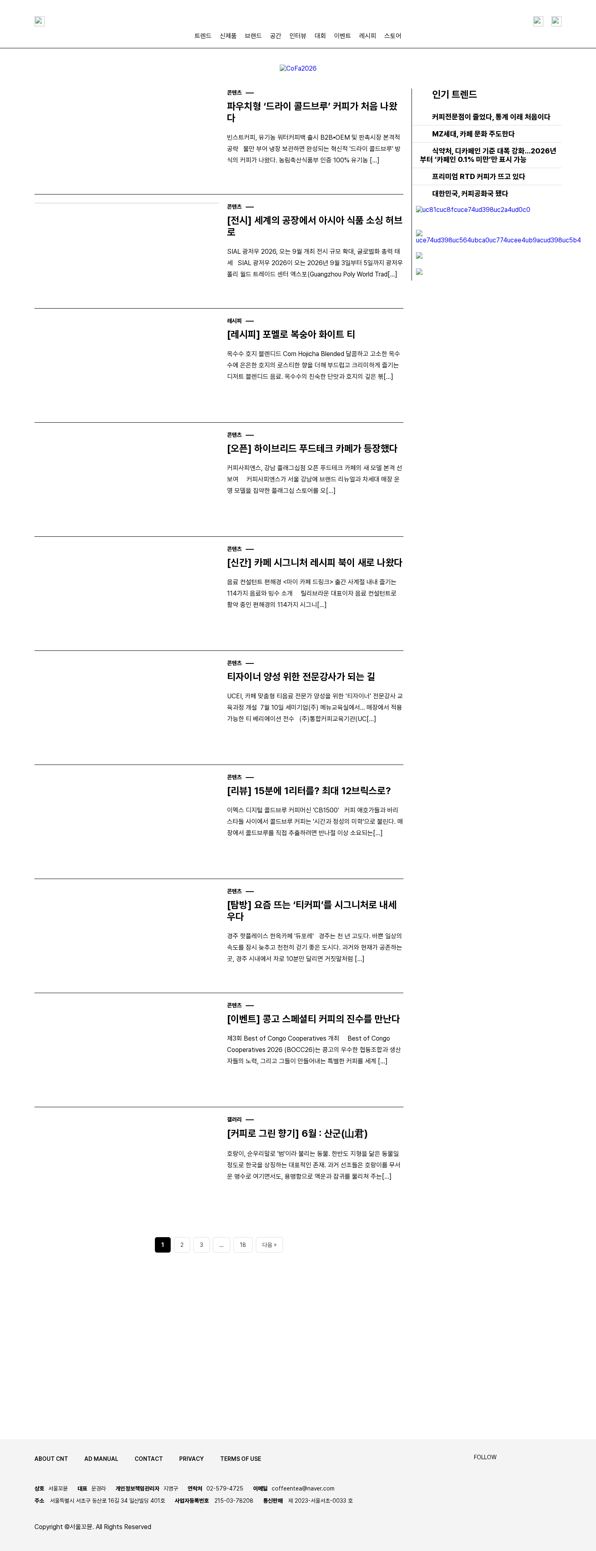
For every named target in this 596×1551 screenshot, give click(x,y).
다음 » (269, 1245)
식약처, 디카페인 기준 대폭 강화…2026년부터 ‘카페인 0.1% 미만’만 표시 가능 (488, 155)
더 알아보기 (68, 1387)
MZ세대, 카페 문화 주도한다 (473, 134)
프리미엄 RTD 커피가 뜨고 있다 (478, 176)
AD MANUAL (101, 1459)
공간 (275, 36)
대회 (320, 36)
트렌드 (203, 36)
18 (243, 1245)
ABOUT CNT (51, 1459)
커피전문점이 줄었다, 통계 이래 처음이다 (491, 116)
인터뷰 (298, 36)
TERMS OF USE (240, 1459)
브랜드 (253, 36)
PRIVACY (191, 1459)
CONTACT (149, 1459)
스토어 (392, 36)
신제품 (228, 36)
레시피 (367, 36)
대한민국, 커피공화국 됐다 (470, 193)
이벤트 (342, 36)
